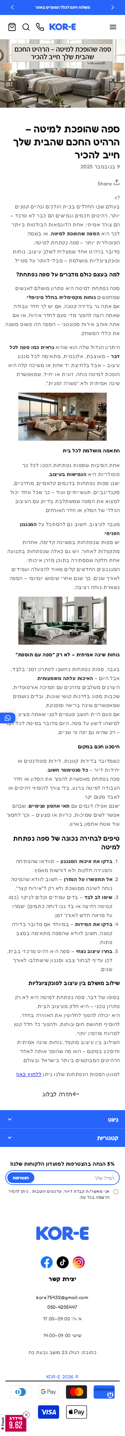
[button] (12, 27)
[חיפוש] (26, 27)
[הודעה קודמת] (12, 7)
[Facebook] (47, 1262)
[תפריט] (113, 27)
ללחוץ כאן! (28, 1074)
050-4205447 (62, 1307)
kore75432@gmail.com (62, 1297)
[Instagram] (79, 1262)
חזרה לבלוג (57, 1094)
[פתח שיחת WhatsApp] (7, 718)
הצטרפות (21, 1177)
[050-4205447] (40, 27)
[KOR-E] (63, 27)
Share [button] (105, 183)
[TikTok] (63, 1262)
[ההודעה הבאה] (112, 7)
